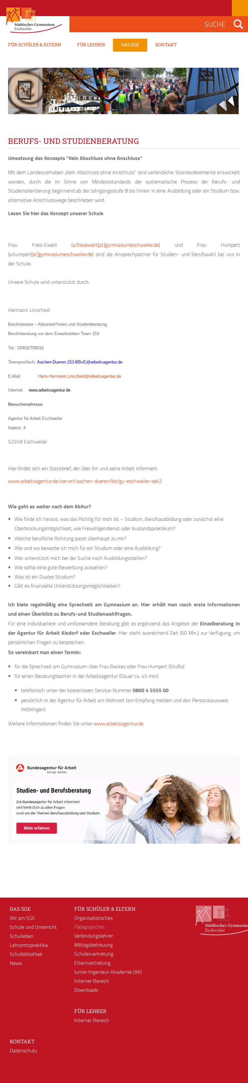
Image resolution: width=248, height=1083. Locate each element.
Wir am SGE (22, 918)
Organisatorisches (93, 918)
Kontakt (22, 1041)
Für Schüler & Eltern (104, 908)
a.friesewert (85, 245)
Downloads (86, 990)
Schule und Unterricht (33, 927)
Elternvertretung (92, 963)
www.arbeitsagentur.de (118, 723)
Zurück (17, 96)
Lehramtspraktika (29, 945)
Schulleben (22, 936)
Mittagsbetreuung (93, 945)
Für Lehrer (90, 1011)
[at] (101, 245)
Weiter (230, 96)
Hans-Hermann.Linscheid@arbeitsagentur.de (79, 376)
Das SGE (20, 908)
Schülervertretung (93, 954)
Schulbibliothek (26, 954)
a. (11, 254)
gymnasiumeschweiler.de (132, 245)
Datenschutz (23, 1050)
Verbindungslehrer (93, 935)
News (16, 963)
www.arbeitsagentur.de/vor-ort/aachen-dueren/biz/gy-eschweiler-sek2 (85, 481)
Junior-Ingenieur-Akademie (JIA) (108, 972)
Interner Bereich (91, 981)
